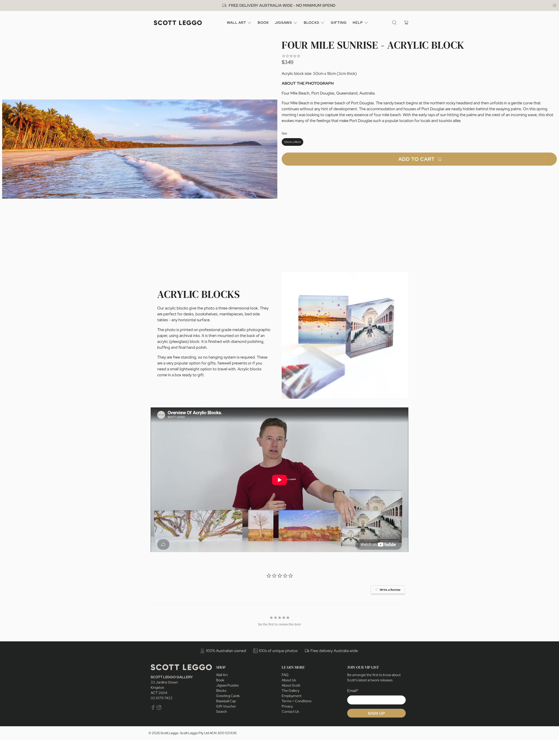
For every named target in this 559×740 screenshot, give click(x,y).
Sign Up (376, 713)
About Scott (291, 685)
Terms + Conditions (296, 701)
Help (358, 22)
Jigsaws (283, 22)
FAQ (285, 675)
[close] (554, 5)
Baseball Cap (226, 701)
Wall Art (236, 22)
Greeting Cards (228, 696)
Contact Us (290, 711)
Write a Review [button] (390, 590)
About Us (289, 680)
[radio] (292, 142)
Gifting (339, 22)
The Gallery (290, 690)
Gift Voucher (226, 706)
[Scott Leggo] (178, 23)
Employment (292, 696)
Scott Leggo (169, 733)
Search (221, 711)
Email (352, 690)
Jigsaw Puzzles (227, 685)
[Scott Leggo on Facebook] (153, 708)
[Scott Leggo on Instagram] (159, 708)
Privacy (287, 706)
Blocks (311, 22)
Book (263, 22)
